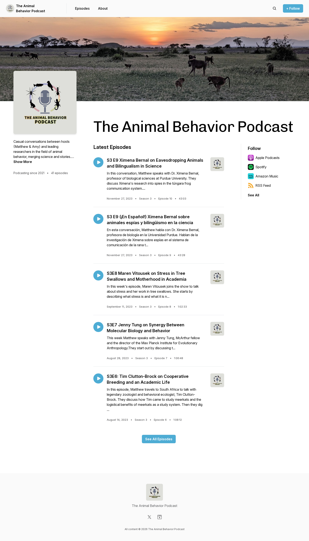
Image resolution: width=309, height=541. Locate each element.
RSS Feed (263, 185)
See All (253, 195)
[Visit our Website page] (159, 517)
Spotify (261, 167)
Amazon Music (266, 176)
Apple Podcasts (267, 158)
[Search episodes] (274, 8)
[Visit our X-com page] (149, 517)
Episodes (82, 8)
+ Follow (293, 8)
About (103, 8)
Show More (22, 162)
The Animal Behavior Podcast (30, 8)
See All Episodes (158, 439)
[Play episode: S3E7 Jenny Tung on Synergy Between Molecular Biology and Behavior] (98, 327)
